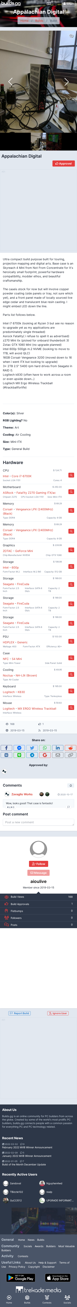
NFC (6, 659)
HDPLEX (8, 642)
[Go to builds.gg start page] (11, 3)
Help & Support (47, 1262)
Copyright (34, 1266)
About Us (30, 1262)
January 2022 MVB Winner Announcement (26, 1155)
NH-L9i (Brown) (26, 675)
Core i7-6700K (22, 476)
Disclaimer (49, 1266)
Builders (51, 1246)
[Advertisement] (38, 968)
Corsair (8, 509)
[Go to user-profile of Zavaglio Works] (7, 794)
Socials (28, 1246)
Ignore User (59, 1013)
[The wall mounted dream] (25, 1221)
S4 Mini (17, 659)
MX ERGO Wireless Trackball (37, 708)
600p (15, 567)
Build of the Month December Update (24, 1164)
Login (70, 3)
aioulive (38, 881)
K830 (21, 692)
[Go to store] (71, 475)
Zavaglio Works (22, 794)
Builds (39, 20)
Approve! (65, 163)
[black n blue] (51, 1221)
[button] (66, 82)
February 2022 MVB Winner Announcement (27, 1147)
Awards (39, 1246)
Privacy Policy (17, 1266)
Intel (6, 476)
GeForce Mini (24, 551)
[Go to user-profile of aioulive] (38, 849)
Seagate (8, 584)
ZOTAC (7, 551)
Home (24, 20)
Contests (23, 1256)
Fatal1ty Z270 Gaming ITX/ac (36, 492)
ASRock (8, 492)
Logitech (9, 692)
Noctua (8, 675)
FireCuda (23, 584)
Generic (22, 642)
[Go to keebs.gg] (49, 3)
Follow (40, 864)
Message (40, 873)
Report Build (21, 1013)
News (31, 1239)
